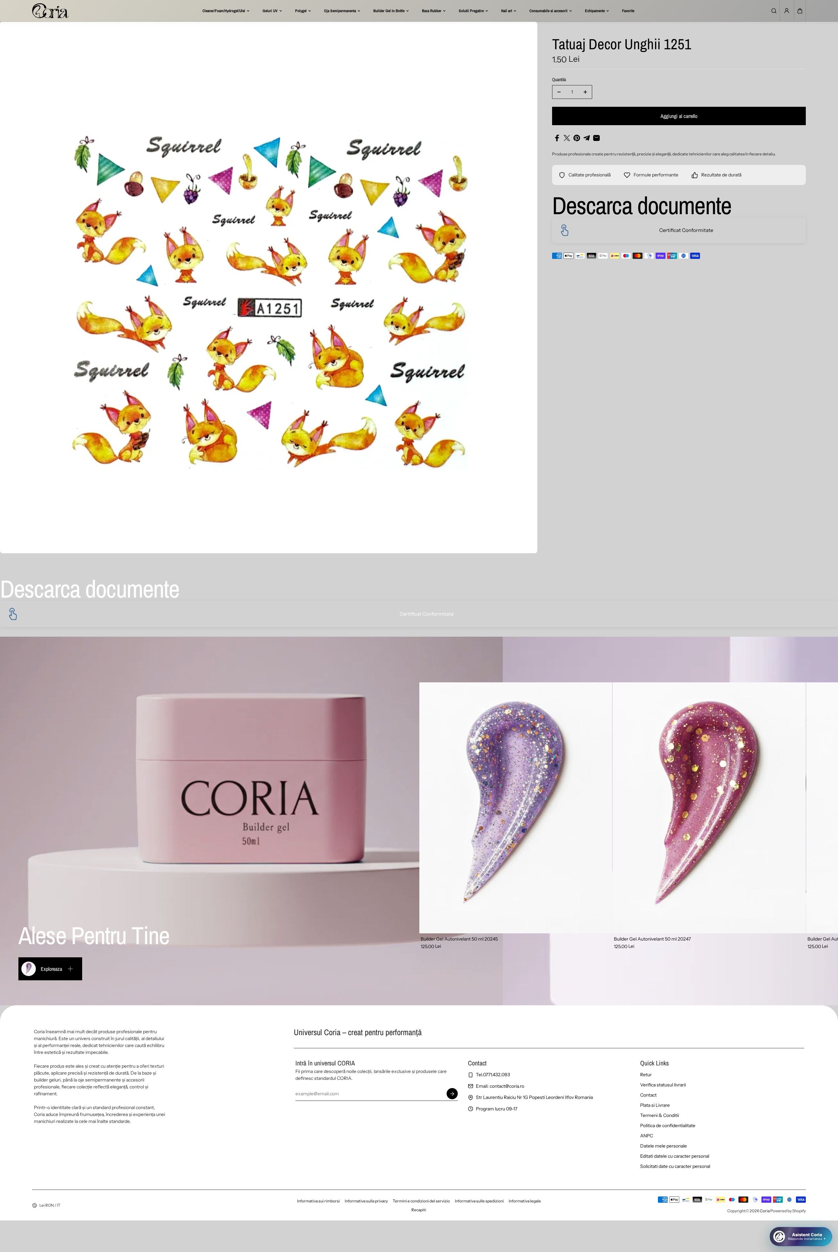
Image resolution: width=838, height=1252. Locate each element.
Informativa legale (525, 1200)
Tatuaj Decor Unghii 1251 (621, 44)
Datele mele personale (663, 1146)
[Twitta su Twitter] (567, 138)
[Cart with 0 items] (800, 11)
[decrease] (559, 92)
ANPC (646, 1136)
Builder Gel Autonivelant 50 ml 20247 (652, 939)
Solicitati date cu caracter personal (675, 1166)
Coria (765, 1210)
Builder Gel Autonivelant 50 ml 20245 (459, 939)
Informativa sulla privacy (366, 1200)
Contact (648, 1095)
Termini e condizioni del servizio (421, 1200)
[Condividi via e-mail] (596, 138)
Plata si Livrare (655, 1105)
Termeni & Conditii (659, 1115)
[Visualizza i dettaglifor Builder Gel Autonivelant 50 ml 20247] (709, 807)
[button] (800, 11)
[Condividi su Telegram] (587, 138)
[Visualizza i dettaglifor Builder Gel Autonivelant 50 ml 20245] (516, 807)
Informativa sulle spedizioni (479, 1200)
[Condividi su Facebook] (557, 138)
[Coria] (50, 10)
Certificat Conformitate (686, 230)
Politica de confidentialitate (667, 1125)
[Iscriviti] (452, 1093)
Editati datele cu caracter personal (674, 1156)
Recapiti (418, 1209)
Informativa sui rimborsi (318, 1200)
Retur (646, 1075)
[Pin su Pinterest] (577, 138)
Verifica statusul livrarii (663, 1085)
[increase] (585, 92)
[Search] (774, 11)
